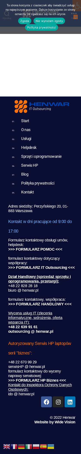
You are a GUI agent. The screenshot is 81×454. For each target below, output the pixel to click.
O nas (25, 129)
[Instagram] (58, 401)
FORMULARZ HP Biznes (37, 380)
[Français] (14, 446)
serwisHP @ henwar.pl (26, 366)
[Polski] (36, 446)
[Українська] (51, 446)
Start (25, 120)
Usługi (26, 138)
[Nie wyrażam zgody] (75, 17)
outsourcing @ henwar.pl (30, 331)
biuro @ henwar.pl (23, 290)
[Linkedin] (70, 401)
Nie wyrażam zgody (49, 21)
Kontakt (27, 192)
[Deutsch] (21, 446)
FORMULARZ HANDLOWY (40, 304)
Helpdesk (29, 147)
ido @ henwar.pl (21, 394)
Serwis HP (29, 165)
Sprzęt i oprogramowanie (41, 156)
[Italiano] (29, 446)
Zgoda (24, 21)
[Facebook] (46, 401)
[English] (7, 446)
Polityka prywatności (37, 183)
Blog (24, 174)
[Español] (43, 446)
